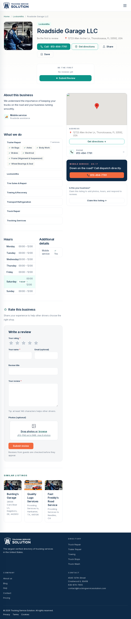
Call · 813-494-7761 (55, 46)
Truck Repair (74, 544)
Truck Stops (74, 559)
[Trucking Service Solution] (15, 5)
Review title (13, 365)
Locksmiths (18, 16)
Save (47, 54)
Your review (15, 381)
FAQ (5, 588)
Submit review (21, 446)
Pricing (6, 598)
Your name (14, 349)
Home (7, 16)
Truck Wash (74, 564)
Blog (5, 583)
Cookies (25, 614)
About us (7, 578)
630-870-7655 (75, 584)
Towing (71, 554)
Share (110, 46)
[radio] (11, 343)
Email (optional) (42, 349)
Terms (16, 614)
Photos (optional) (17, 417)
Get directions (87, 46)
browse (43, 431)
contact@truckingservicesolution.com (87, 588)
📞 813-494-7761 (97, 175)
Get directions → (97, 141)
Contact (7, 593)
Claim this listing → (97, 200)
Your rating (14, 338)
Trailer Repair (74, 549)
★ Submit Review (65, 78)
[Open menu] (125, 5)
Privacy (6, 614)
